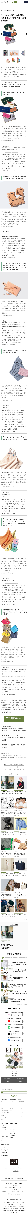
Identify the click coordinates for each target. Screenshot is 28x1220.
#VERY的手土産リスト (11, 767)
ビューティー (13, 1099)
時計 (2, 1119)
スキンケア (12, 1103)
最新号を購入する (7, 1078)
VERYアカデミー (13, 1131)
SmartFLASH (13, 1206)
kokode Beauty (13, 1210)
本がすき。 (22, 1208)
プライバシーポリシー (19, 1187)
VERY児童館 (21, 1101)
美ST (9, 1204)
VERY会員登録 (4, 1155)
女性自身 (7, 1206)
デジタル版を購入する (20, 1078)
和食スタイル (17, 1204)
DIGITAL (15, 1183)
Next (26, 34)
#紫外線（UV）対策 (21, 5)
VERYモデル (12, 1133)
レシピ (2, 1125)
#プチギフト (21, 764)
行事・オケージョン (5, 1113)
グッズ (20, 1110)
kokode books (21, 1210)
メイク (11, 1101)
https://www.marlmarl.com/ (13, 407)
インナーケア (13, 1110)
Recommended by (20, 919)
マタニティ (3, 1117)
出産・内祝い (10, 1089)
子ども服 (20, 1108)
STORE (20, 1183)
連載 (11, 1127)
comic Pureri (6, 1208)
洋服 (2, 1108)
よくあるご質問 (15, 1191)
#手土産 (19, 767)
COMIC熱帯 (20, 1206)
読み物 (11, 1137)
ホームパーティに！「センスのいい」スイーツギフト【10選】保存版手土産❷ (13, 738)
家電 (2, 1140)
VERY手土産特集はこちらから (14, 718)
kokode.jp (5, 1210)
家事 (2, 1134)
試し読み (7, 1081)
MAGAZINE (9, 1183)
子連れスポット (22, 1103)
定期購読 (20, 1081)
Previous (1, 34)
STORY (18, 1202)
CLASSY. (9, 1202)
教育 (20, 1114)
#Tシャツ (14, 5)
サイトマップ (14, 1189)
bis (12, 1204)
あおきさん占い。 (5, 1144)
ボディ (11, 1108)
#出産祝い (23, 769)
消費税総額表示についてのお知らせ (14, 1178)
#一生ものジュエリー (7, 5)
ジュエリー (3, 1106)
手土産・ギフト (11, 10)
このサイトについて (8, 1187)
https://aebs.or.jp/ (16, 1171)
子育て (5, 1089)
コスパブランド (4, 1110)
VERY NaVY (4, 1152)
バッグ (2, 1103)
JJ (4, 1202)
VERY (14, 1202)
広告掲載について (6, 1191)
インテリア (3, 1127)
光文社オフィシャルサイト (14, 1193)
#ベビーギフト (14, 764)
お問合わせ (23, 1191)
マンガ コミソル (14, 1208)
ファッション (4, 1099)
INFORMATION (14, 1185)
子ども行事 (21, 1112)
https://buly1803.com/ (11, 152)
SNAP (2, 1115)
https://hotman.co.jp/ (11, 583)
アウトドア (3, 1129)
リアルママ (21, 1116)
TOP (2, 1089)
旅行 (2, 1132)
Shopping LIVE (4, 1150)
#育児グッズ (6, 764)
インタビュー (13, 1129)
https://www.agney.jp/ (11, 236)
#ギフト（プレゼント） (8, 769)
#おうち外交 (16, 769)
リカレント (12, 1135)
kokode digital (14, 1212)
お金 (2, 1138)
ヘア (11, 1106)
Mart (23, 1202)
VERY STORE (4, 1147)
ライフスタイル (4, 10)
